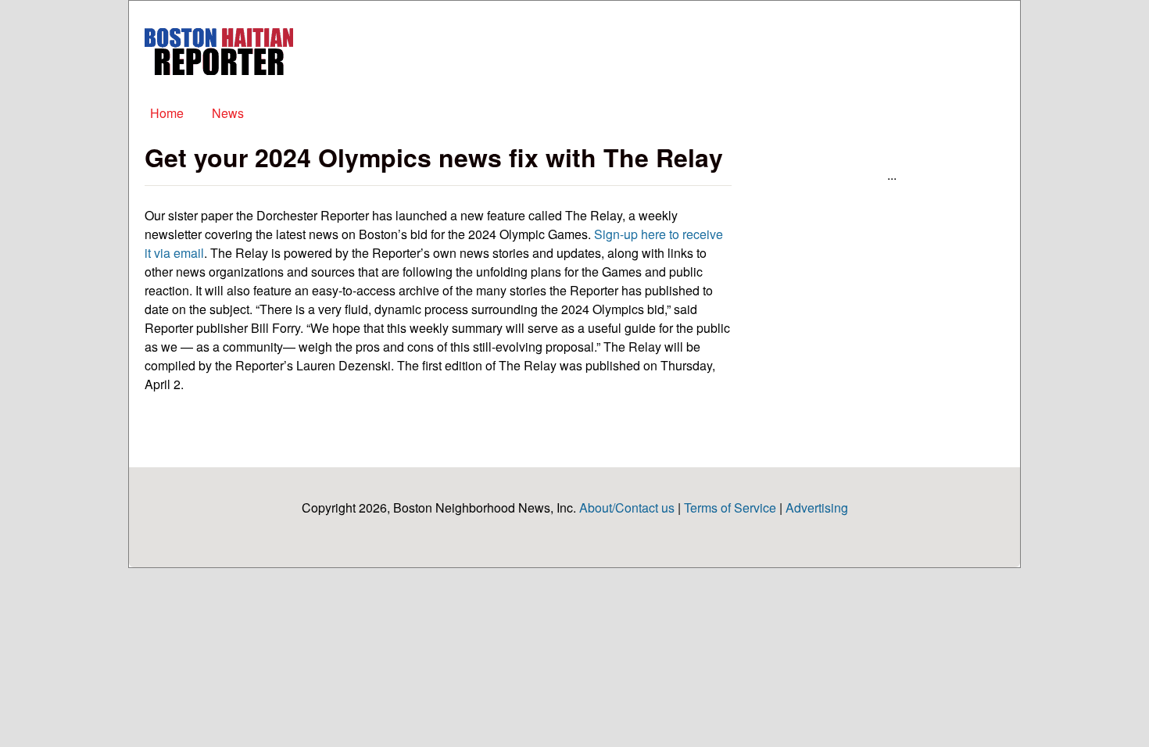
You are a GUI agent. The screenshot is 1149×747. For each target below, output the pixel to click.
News (228, 113)
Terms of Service (730, 507)
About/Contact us (627, 507)
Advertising (817, 507)
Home (167, 113)
